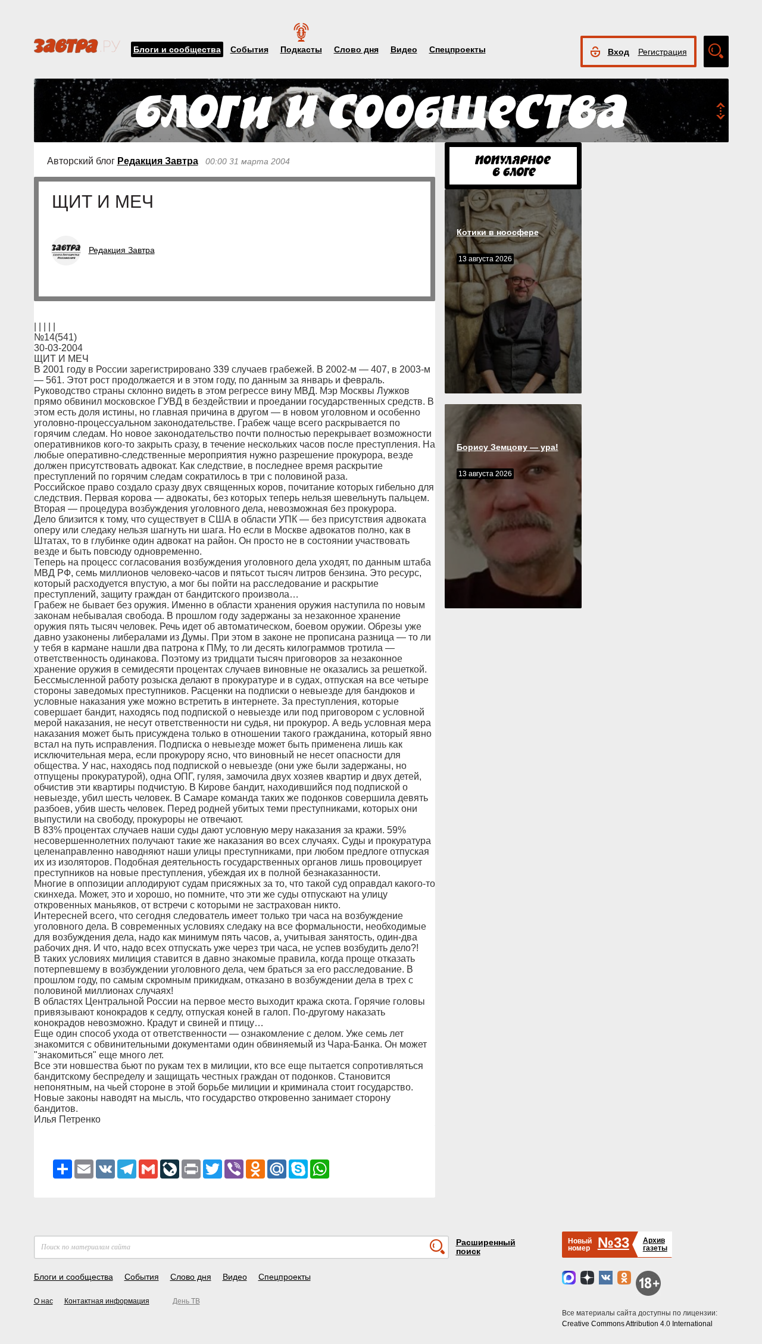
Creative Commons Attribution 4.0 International (637, 1324)
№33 (613, 1242)
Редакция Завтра (157, 161)
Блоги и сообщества (177, 49)
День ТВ (186, 1301)
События (249, 49)
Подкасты (301, 49)
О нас (43, 1301)
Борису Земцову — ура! (507, 447)
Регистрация (662, 52)
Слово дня (356, 49)
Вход (618, 52)
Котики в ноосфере (498, 232)
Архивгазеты (655, 1244)
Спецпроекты (457, 49)
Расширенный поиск (486, 1246)
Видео (404, 49)
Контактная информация (106, 1301)
